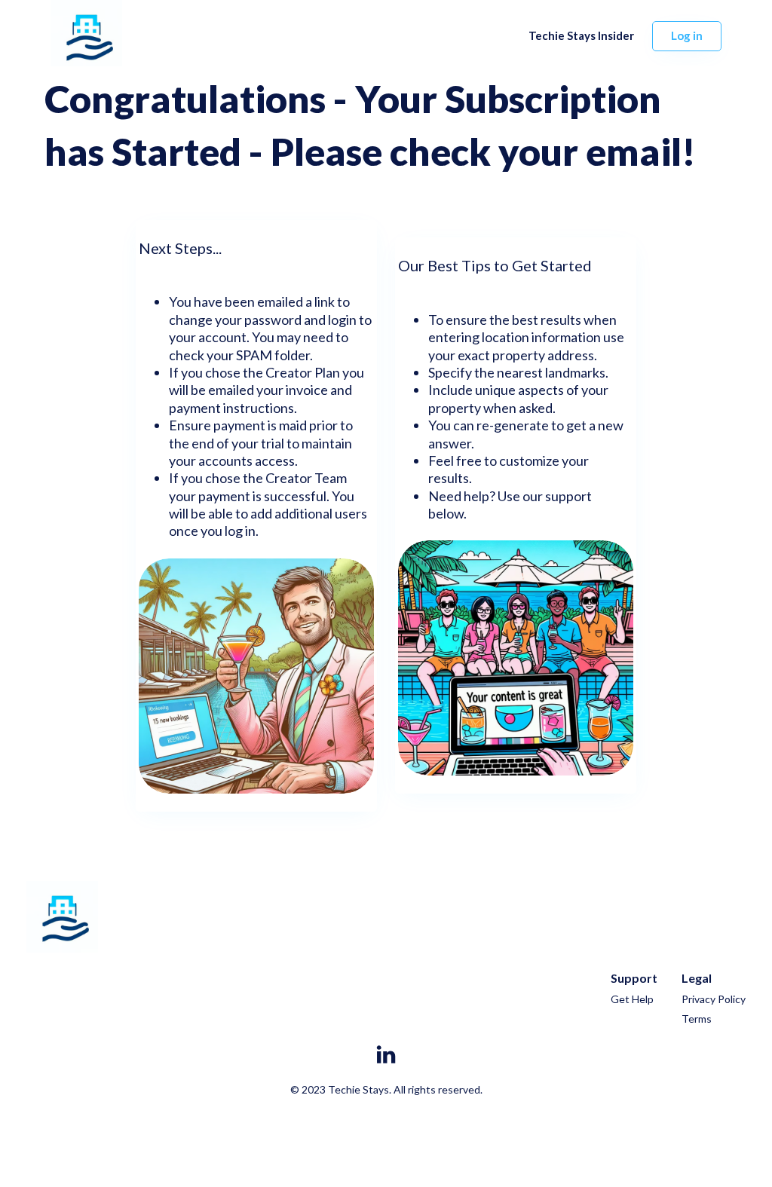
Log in (687, 35)
